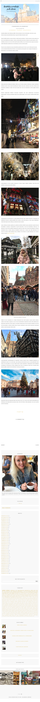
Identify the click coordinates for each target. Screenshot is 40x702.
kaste (34, 603)
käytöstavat (34, 591)
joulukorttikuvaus (35, 602)
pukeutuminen (19, 591)
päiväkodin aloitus (8, 610)
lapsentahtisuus (29, 606)
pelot (21, 608)
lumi (16, 595)
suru (6, 612)
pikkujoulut (4, 609)
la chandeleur (22, 606)
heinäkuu (16, 601)
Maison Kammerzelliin (10, 233)
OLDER (37, 445)
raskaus (8, 590)
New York (4, 591)
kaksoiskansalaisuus (21, 603)
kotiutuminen (36, 605)
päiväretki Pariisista (16, 592)
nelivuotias (8, 608)
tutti (37, 596)
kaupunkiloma (11, 604)
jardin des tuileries (25, 602)
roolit (19, 596)
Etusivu (20, 655)
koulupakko (4, 606)
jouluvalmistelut (16, 603)
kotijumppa (29, 605)
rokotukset (6, 611)
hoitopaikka (29, 601)
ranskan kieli (24, 610)
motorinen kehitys (29, 607)
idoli (8, 602)
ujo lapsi (21, 613)
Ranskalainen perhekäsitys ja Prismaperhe (22, 635)
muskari (34, 607)
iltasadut (12, 602)
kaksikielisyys (27, 590)
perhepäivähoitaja (35, 608)
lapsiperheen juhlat (9, 595)
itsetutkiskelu (21, 594)
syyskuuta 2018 (4, 566)
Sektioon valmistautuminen (22, 641)
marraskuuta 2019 (5, 543)
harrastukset (12, 594)
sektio (25, 611)
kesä (26, 591)
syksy (33, 596)
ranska (11, 596)
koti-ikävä (26, 605)
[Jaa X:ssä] (19, 411)
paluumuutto (36, 595)
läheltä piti (19, 595)
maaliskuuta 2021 (5, 517)
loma (37, 590)
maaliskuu (23, 595)
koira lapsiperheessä (5, 605)
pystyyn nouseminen (32, 609)
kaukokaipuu (6, 604)
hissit (26, 601)
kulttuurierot (4, 595)
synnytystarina (12, 612)
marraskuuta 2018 (5, 563)
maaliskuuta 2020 (5, 537)
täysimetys (14, 613)
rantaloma (28, 610)
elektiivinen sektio (9, 591)
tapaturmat (22, 612)
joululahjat (6, 603)
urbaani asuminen (32, 613)
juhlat (32, 590)
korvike (23, 605)
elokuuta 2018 (4, 568)
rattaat (31, 610)
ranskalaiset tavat (13, 590)
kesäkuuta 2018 (4, 571)
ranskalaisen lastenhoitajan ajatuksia (16, 610)
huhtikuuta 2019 (4, 555)
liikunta (14, 595)
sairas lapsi (26, 592)
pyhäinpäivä (27, 609)
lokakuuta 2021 (4, 515)
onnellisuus (15, 608)
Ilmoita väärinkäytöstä (6, 507)
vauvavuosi (17, 593)
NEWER (3, 445)
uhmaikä (13, 593)
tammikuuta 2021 (5, 520)
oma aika (11, 592)
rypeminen (15, 611)
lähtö (20, 607)
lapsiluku (32, 606)
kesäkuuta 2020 (4, 532)
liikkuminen (13, 607)
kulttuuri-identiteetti (13, 606)
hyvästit (37, 601)
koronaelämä (29, 591)
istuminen (18, 602)
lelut (8, 607)
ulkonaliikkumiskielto (26, 613)
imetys (17, 594)
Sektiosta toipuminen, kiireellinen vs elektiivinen (22, 630)
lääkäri (22, 607)
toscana (10, 593)
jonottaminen (30, 602)
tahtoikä (19, 612)
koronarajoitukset (14, 605)
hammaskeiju (12, 601)
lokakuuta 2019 (4, 545)
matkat (4, 590)
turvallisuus (7, 613)
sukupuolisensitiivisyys (32, 611)
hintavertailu (23, 601)
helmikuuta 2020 (4, 538)
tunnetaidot (3, 613)
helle (15, 594)
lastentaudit (4, 607)
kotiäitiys (36, 594)
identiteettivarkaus (5, 602)
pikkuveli (7, 609)
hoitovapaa (33, 601)
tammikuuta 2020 (5, 540)
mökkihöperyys (4, 608)
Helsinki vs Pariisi (27, 593)
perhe (28, 608)
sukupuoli (30, 596)
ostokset (19, 608)
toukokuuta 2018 (5, 573)
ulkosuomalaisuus (21, 590)
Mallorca (33, 593)
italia (20, 602)
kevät (19, 604)
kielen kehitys (23, 604)
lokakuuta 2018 (4, 565)
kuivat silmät (8, 606)
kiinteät (33, 594)
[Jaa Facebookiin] (17, 411)
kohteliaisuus (36, 604)
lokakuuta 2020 (4, 525)
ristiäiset (3, 611)
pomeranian (14, 609)
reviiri (33, 610)
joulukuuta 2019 (4, 542)
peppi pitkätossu (24, 608)
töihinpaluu (18, 613)
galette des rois (7, 601)
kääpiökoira (18, 606)
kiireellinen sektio (31, 604)
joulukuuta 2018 (4, 561)
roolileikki (9, 611)
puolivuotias (23, 609)
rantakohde (22, 592)
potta (16, 609)
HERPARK (29, 697)
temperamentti (36, 612)
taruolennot (26, 612)
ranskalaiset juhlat (15, 596)
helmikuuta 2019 (4, 558)
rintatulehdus (36, 610)
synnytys (8, 612)
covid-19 (5, 594)
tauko (29, 612)
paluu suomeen (31, 595)
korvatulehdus (20, 605)
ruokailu (13, 611)
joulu (35, 590)
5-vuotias (22, 593)
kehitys (14, 604)
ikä (10, 602)
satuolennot (19, 611)
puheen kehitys (7, 596)
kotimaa (32, 605)
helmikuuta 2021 (4, 519)
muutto (8, 592)
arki (24, 591)
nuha (13, 608)
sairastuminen (22, 596)
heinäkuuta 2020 (4, 530)
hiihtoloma (19, 601)
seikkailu (22, 611)
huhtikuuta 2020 (4, 535)
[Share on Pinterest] (20, 411)
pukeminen (19, 609)
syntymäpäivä (35, 592)
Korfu (31, 593)
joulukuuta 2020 (4, 522)
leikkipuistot (15, 591)
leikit (7, 607)
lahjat (25, 606)
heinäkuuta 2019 (4, 550)
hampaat (8, 594)
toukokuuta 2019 (5, 553)
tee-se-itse (31, 612)
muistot (5, 592)
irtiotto (15, 602)
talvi (8, 593)
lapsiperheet (36, 606)
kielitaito (26, 604)
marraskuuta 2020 (5, 524)
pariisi (3, 596)
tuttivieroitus (11, 613)
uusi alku (36, 613)
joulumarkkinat (12, 30)
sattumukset (27, 596)
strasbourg (19, 30)
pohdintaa (10, 609)
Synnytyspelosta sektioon (22, 646)
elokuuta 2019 (4, 548)
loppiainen (17, 607)
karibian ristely (30, 603)
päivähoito (3, 610)
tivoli (35, 596)
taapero (16, 612)
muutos (37, 607)
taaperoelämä (4, 593)
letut (10, 607)
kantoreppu (26, 603)
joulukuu (3, 603)
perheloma (30, 608)
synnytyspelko (30, 592)
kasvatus (24, 594)
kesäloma (17, 604)
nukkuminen (27, 595)
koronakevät (10, 605)
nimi (11, 608)
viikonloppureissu (27, 30)
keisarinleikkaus (29, 594)
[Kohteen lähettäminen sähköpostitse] (22, 411)
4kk (19, 593)
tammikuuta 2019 (5, 560)
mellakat (25, 607)
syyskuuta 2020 (4, 527)
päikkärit (36, 609)
